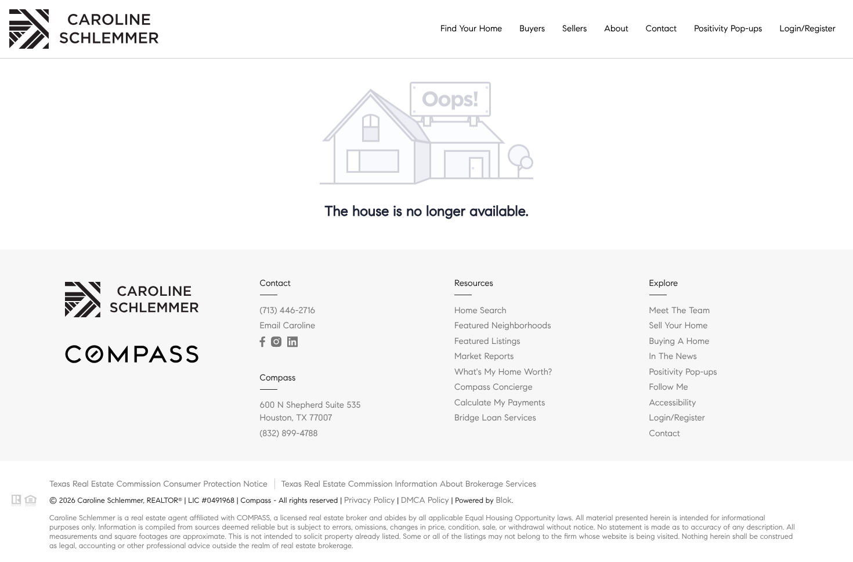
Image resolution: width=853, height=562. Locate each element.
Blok (503, 500)
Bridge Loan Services (495, 418)
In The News (673, 356)
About (616, 29)
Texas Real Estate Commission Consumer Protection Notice (158, 483)
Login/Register (807, 29)
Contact (661, 29)
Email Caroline (288, 326)
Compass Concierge (493, 387)
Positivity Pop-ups (728, 29)
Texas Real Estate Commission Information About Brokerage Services (408, 483)
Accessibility (672, 403)
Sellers (574, 29)
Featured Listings (487, 341)
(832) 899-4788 (289, 434)
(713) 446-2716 (288, 311)
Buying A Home (679, 341)
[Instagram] (276, 342)
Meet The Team (679, 311)
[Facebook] (262, 342)
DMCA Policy (425, 500)
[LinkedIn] (292, 342)
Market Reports (484, 356)
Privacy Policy (369, 500)
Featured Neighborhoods (502, 326)
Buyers (532, 29)
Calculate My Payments (499, 403)
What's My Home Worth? (503, 372)
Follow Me (668, 387)
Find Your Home (471, 29)
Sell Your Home (678, 326)
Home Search (480, 311)
